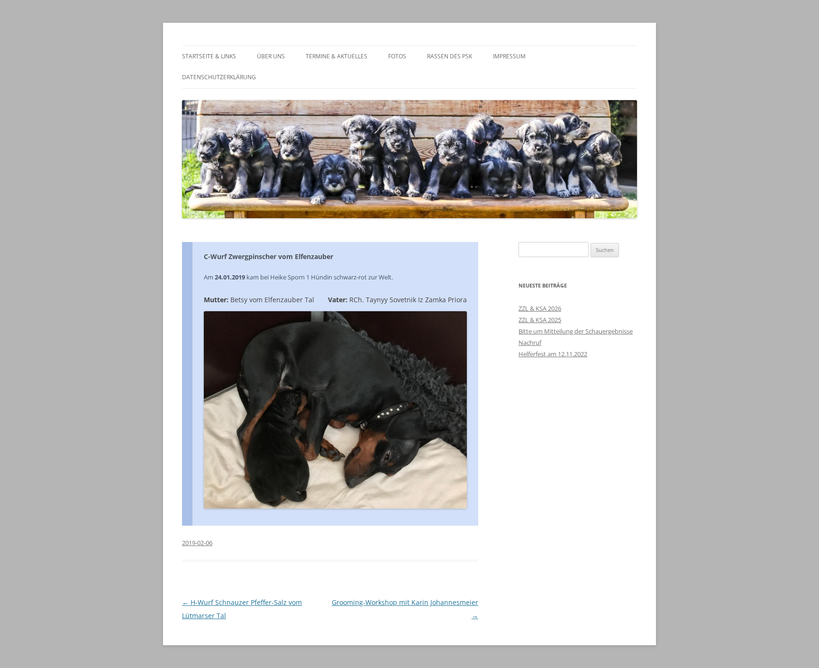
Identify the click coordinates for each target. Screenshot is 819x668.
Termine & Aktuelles (336, 56)
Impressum (509, 56)
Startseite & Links (209, 56)
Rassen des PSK (449, 56)
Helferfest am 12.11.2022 (553, 354)
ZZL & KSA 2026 (540, 308)
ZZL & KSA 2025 (540, 319)
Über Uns (271, 56)
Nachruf (530, 342)
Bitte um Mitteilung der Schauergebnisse (576, 331)
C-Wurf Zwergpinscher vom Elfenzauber (268, 256)
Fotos (397, 56)
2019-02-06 (197, 542)
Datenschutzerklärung (219, 77)
